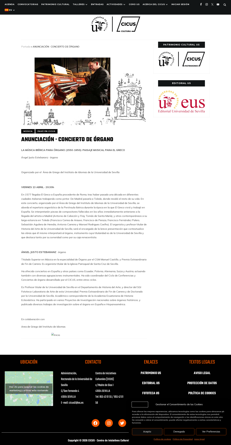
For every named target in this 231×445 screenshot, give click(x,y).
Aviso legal (199, 439)
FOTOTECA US (150, 393)
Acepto (147, 431)
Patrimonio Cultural (55, 4)
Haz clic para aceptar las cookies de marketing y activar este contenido (29, 388)
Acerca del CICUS (154, 4)
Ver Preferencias (211, 431)
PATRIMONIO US (151, 373)
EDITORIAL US (151, 383)
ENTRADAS (97, 4)
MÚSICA (28, 131)
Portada (25, 46)
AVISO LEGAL (202, 373)
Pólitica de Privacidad (183, 439)
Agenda (9, 4)
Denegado (179, 431)
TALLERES (79, 4)
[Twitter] (122, 423)
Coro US (134, 4)
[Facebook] (95, 423)
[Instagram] (109, 423)
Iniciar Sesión (180, 4)
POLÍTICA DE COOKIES (202, 393)
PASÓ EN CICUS (46, 131)
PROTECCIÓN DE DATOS (202, 383)
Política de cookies (162, 439)
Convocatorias (28, 4)
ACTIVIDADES (114, 4)
